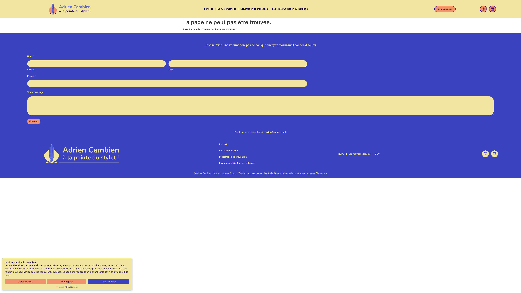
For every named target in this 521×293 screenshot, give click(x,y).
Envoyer (33, 121)
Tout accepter (108, 281)
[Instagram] (483, 9)
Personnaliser (25, 281)
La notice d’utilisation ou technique (290, 9)
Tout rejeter (67, 281)
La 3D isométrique (226, 9)
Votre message (35, 92)
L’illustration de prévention (254, 9)
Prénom (30, 70)
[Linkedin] (492, 9)
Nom (171, 70)
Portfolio (208, 9)
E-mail (31, 76)
